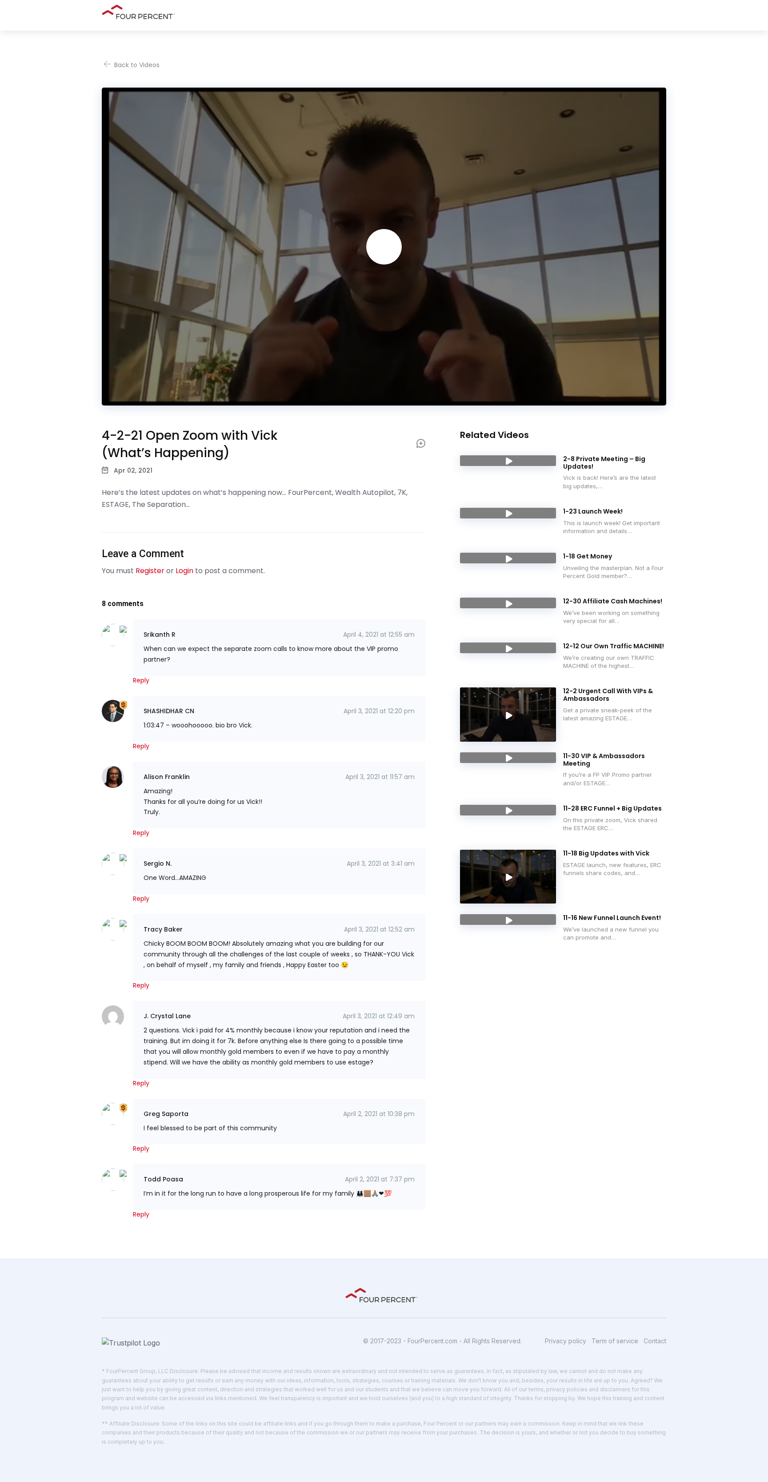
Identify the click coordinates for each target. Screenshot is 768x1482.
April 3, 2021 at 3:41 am (381, 863)
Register (150, 571)
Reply (141, 680)
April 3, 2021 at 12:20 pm (379, 711)
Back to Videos (136, 64)
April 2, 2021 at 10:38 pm (379, 1113)
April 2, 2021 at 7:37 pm (380, 1179)
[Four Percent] (141, 12)
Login (184, 571)
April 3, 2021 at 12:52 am (379, 929)
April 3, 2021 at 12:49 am (379, 1016)
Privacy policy (565, 1341)
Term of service (615, 1341)
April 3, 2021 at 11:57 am (380, 776)
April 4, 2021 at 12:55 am (379, 634)
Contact (655, 1341)
